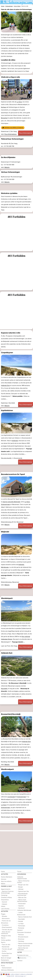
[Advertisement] (16, 151)
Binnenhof (4, 118)
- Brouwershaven (22, 937)
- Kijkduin (4, 904)
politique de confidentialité (26, 974)
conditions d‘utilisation (14, 974)
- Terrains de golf (6, 949)
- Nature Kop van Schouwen (22, 948)
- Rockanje (20, 928)
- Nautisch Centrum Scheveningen (7, 892)
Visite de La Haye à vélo (10, 77)
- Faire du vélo (5, 944)
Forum (19, 871)
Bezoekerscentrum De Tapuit (13, 474)
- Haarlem (20, 906)
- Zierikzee (20, 941)
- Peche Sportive (6, 953)
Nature (3, 938)
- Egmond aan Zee (23, 891)
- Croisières (5, 925)
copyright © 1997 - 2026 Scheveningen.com (16, 976)
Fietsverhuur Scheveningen (12, 139)
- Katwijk (20, 921)
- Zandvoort (21, 908)
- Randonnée (5, 947)
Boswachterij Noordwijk (11, 714)
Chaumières (5, 900)
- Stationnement (6, 968)
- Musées (4, 916)
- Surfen (3, 951)
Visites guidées (6, 940)
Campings (4, 895)
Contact (19, 960)
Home (3, 871)
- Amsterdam (21, 903)
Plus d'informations (10, 134)
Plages (3, 914)
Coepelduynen (7, 352)
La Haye (19, 102)
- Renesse (20, 934)
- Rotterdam (21, 926)
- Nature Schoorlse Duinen (23, 881)
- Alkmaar (20, 889)
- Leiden (20, 912)
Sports (3, 942)
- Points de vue (6, 921)
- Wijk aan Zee (21, 897)
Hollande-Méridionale (24, 910)
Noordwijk (4, 688)
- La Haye (20, 923)
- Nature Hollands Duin (24, 917)
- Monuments (5, 918)
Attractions (4, 923)
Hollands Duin (6, 653)
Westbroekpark (7, 769)
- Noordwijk (21, 919)
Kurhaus (3, 107)
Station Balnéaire (6, 877)
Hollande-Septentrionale (22, 877)
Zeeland (19, 930)
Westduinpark (7, 598)
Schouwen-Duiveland (24, 932)
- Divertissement (6, 927)
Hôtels (3, 906)
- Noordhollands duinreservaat (22, 894)
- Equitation (5, 955)
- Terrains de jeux (6, 929)
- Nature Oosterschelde (24, 943)
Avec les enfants (6, 881)
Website (7, 167)
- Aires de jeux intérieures (5, 932)
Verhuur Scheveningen (10, 172)
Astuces (3, 879)
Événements (5, 960)
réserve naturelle (11, 502)
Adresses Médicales (7, 970)
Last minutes (5, 908)
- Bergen (20, 887)
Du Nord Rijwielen (8, 157)
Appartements (5, 889)
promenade (11, 797)
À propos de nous (22, 955)
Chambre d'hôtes (6, 897)
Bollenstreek (21, 915)
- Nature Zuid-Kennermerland (22, 900)
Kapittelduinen (7, 410)
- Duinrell (4, 902)
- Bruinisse (20, 939)
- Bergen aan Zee (22, 885)
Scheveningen (5, 504)
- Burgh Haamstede (23, 946)
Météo (3, 883)
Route (3, 965)
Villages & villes (6, 936)
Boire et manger (6, 958)
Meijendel (5, 532)
